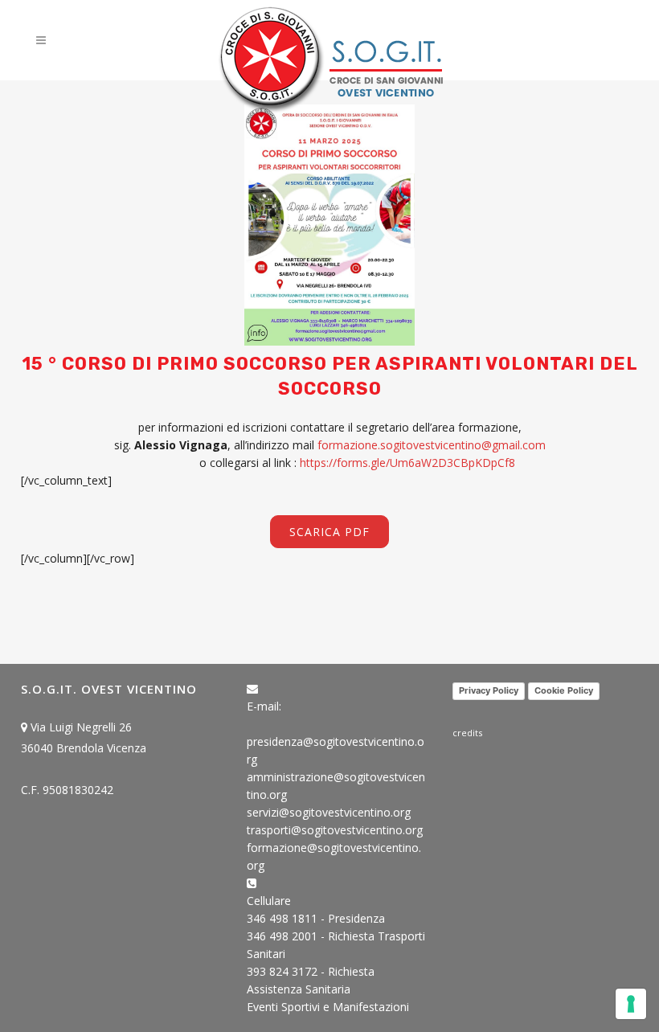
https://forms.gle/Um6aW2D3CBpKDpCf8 (407, 462)
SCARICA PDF (329, 531)
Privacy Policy (488, 690)
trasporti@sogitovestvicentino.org (335, 829)
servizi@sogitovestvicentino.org (329, 812)
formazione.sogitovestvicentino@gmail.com (431, 445)
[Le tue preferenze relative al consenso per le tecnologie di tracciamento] (631, 1004)
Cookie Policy (563, 690)
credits (467, 733)
